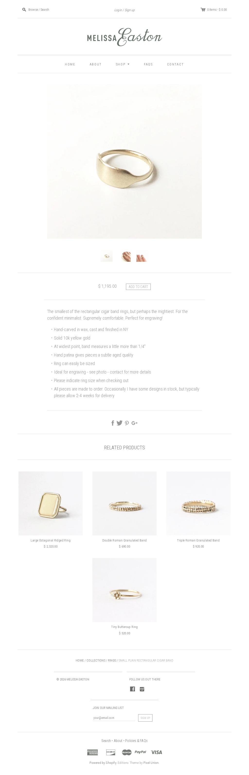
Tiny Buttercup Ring (124, 627)
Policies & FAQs (136, 741)
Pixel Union (151, 763)
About (96, 64)
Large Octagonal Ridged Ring (51, 540)
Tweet (119, 423)
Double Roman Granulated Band (124, 540)
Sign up (130, 10)
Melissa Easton (78, 679)
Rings (112, 660)
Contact (175, 64)
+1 (134, 423)
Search (106, 741)
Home (70, 64)
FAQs (148, 64)
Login (118, 10)
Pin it (126, 423)
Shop (123, 64)
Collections (96, 660)
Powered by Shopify (102, 763)
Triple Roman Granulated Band (198, 540)
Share (113, 423)
